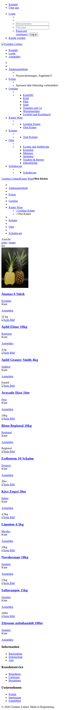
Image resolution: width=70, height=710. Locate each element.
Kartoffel (28, 95)
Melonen (28, 153)
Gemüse (13, 88)
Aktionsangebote (18, 69)
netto (4, 242)
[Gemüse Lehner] (11, 44)
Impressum (15, 697)
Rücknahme (15, 653)
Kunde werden (17, 37)
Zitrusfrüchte (30, 162)
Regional (6, 333)
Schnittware (15, 166)
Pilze (26, 101)
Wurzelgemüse (31, 111)
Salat (26, 104)
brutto (12, 242)
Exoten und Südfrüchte (36, 146)
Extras (12, 78)
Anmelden (14, 56)
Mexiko (5, 531)
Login (12, 13)
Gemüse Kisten (31, 124)
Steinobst (28, 156)
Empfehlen (15, 700)
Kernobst (28, 149)
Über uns (14, 7)
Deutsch (6, 465)
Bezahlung (15, 680)
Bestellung (15, 674)
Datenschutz (16, 656)
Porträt (12, 694)
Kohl (26, 98)
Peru (4, 399)
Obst (11, 140)
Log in (33, 34)
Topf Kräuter (30, 137)
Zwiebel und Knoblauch (37, 114)
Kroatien (6, 300)
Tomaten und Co (32, 107)
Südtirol (5, 366)
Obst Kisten (29, 127)
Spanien (6, 564)
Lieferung (14, 677)
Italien (4, 498)
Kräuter (13, 130)
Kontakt (13, 4)
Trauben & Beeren (33, 159)
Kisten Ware (16, 117)
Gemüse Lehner (10, 178)
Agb (11, 660)
